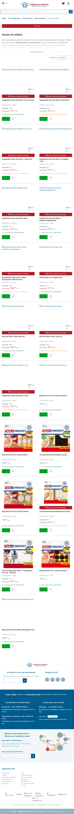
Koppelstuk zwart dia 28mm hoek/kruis (54, 100)
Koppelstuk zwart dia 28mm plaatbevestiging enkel (50, 219)
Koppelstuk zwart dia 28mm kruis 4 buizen (18, 100)
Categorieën (6, 773)
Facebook (52, 680)
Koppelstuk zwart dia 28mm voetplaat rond (53, 160)
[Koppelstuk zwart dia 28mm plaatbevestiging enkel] (55, 189)
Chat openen (53, 716)
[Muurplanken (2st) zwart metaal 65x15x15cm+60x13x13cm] (18, 248)
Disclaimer (50, 811)
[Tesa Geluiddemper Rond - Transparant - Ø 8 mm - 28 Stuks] (18, 553)
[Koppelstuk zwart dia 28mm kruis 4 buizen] (18, 70)
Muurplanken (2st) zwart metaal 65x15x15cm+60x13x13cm (14, 278)
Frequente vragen (27, 775)
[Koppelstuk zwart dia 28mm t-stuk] (18, 365)
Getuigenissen (6, 781)
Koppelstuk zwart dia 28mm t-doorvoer (17, 159)
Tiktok (47, 680)
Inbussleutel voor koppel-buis (50, 277)
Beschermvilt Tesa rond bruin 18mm (53, 571)
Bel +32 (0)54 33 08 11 (20, 707)
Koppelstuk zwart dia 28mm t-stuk (15, 396)
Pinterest (63, 680)
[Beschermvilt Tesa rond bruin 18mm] (55, 553)
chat (62, 702)
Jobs (22, 773)
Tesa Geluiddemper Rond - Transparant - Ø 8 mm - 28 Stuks (17, 572)
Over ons (5, 783)
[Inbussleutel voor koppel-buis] (55, 247)
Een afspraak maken (27, 783)
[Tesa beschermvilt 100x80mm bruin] (55, 438)
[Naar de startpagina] (34, 4)
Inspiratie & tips (7, 779)
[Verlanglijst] (63, 3)
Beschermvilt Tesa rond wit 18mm (15, 455)
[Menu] (5, 2)
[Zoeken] (71, 11)
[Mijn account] (68, 3)
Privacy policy (59, 811)
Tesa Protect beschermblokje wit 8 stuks (54, 511)
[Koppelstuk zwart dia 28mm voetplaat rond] (55, 129)
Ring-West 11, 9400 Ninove (12, 740)
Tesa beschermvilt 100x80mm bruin (53, 455)
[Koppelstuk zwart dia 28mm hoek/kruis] (55, 70)
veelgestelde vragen (33, 694)
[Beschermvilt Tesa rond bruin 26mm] (55, 365)
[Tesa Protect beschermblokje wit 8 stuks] (55, 492)
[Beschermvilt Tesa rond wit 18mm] (18, 438)
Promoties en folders (9, 777)
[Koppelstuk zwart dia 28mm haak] (18, 188)
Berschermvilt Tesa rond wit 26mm (15, 511)
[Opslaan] (33, 756)
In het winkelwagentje (6, 119)
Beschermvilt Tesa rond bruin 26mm (53, 396)
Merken (4, 775)
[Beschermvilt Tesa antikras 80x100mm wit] (18, 599)
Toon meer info (35, 52)
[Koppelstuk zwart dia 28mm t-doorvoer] (18, 129)
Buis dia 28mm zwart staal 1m (50, 336)
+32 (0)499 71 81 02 (55, 707)
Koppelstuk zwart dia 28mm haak (14, 218)
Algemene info (8, 769)
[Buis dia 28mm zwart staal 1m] (55, 306)
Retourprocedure (26, 777)
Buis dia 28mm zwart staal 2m (13, 336)
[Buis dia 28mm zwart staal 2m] (18, 306)
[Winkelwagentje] (71, 2)
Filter (38, 26)
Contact (23, 785)
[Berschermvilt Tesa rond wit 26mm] (18, 494)
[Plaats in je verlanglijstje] (13, 119)
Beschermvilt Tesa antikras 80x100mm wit (18, 630)
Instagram (58, 680)
